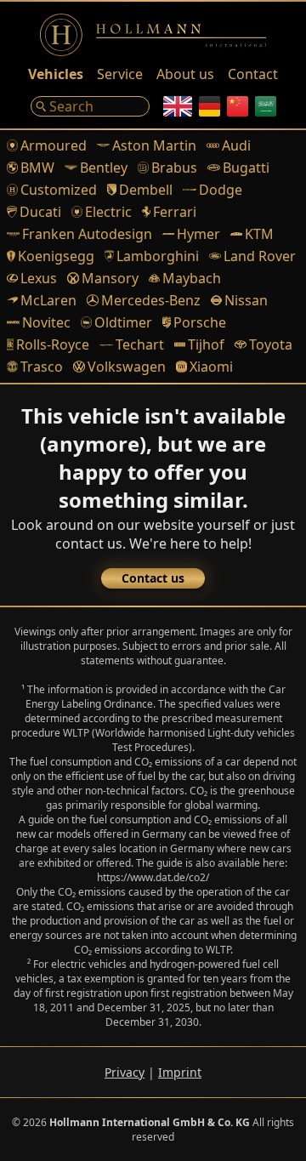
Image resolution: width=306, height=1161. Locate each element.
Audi (236, 145)
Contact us (153, 578)
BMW (37, 167)
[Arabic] (265, 106)
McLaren (48, 300)
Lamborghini (157, 256)
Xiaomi (211, 366)
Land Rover (259, 256)
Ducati (40, 211)
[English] (177, 106)
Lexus (38, 278)
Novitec (46, 322)
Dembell (145, 189)
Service (120, 74)
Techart (140, 344)
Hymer (198, 234)
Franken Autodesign (87, 234)
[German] (209, 106)
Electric (108, 211)
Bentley (104, 167)
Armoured (53, 145)
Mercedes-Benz (150, 300)
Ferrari (174, 211)
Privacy (124, 1072)
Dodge (220, 189)
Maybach (191, 278)
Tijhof (206, 344)
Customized (58, 189)
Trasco (41, 366)
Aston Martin (154, 145)
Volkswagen (126, 366)
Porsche (199, 322)
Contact (253, 74)
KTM (259, 234)
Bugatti (246, 167)
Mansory (110, 278)
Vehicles (55, 74)
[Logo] (153, 35)
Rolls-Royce (52, 344)
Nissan (246, 300)
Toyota (270, 344)
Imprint (179, 1072)
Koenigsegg (56, 256)
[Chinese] (237, 106)
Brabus (174, 167)
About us (185, 74)
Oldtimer (123, 322)
